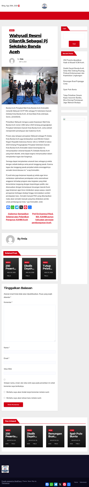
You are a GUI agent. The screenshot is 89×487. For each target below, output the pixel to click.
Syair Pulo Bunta (70, 89)
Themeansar (5, 483)
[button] (86, 16)
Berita (12, 30)
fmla (21, 59)
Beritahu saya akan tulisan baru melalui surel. (24, 398)
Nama (7, 348)
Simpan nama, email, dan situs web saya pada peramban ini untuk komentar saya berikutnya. (29, 384)
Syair (72, 430)
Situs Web (8, 369)
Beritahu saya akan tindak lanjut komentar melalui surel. (28, 392)
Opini (50, 430)
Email (6, 358)
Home (76, 482)
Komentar (8, 302)
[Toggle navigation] (45, 16)
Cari (64, 29)
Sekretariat (83, 482)
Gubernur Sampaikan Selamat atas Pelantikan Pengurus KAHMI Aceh (17, 217)
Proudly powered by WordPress (12, 481)
